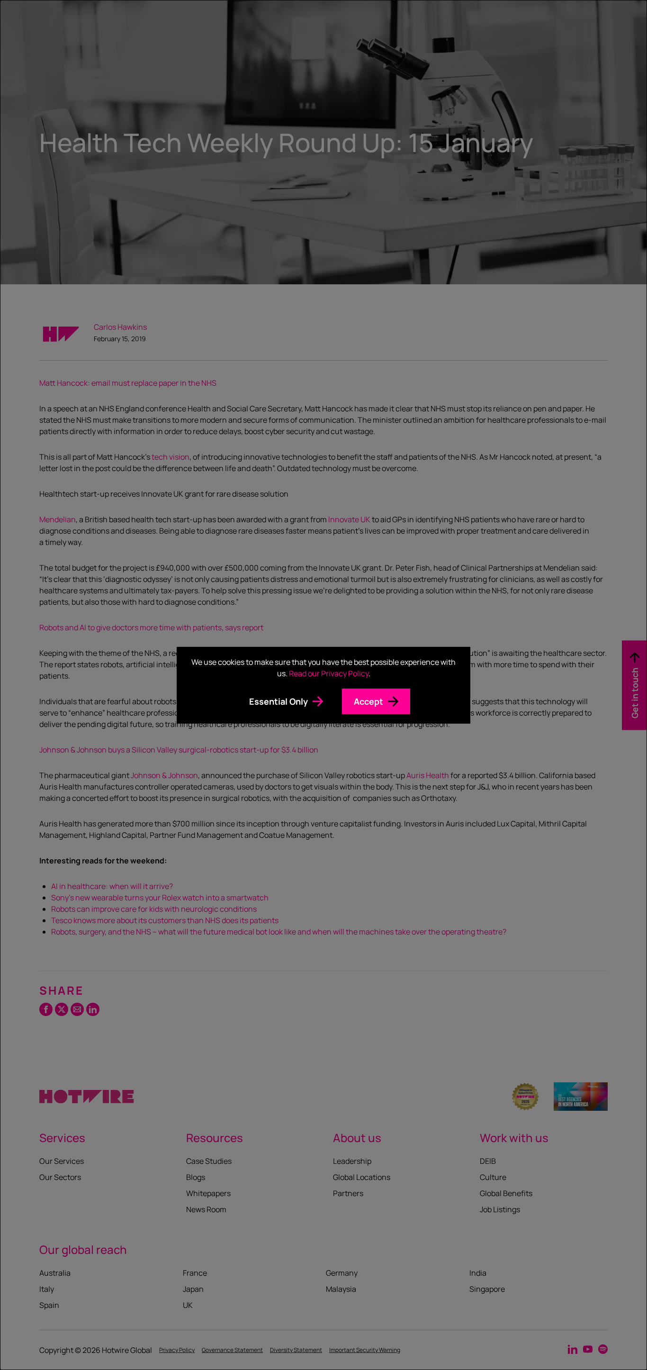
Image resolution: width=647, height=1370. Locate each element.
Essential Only (278, 701)
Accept (368, 701)
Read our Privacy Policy (328, 673)
